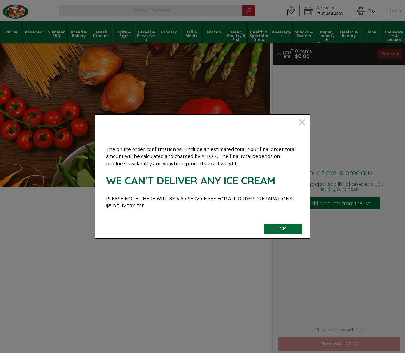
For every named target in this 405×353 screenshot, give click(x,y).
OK (282, 229)
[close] (302, 123)
